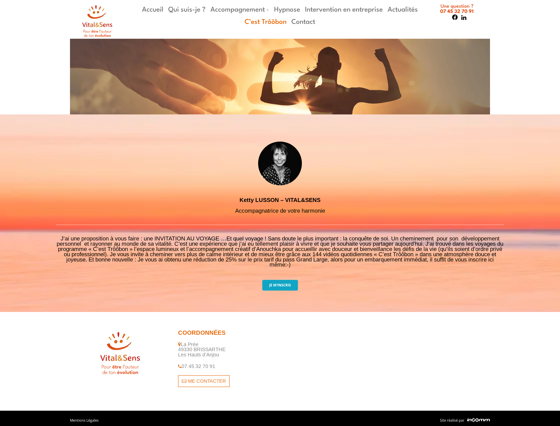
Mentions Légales (84, 420)
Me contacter (207, 381)
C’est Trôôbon (266, 22)
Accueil (152, 10)
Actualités (403, 10)
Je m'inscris (280, 285)
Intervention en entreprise (344, 10)
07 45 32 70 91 (457, 11)
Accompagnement (237, 10)
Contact (303, 22)
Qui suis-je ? (187, 10)
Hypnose (287, 10)
